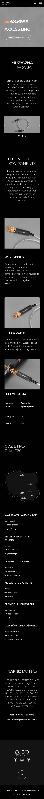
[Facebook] (15, 760)
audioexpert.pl (10, 610)
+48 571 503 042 (26, 714)
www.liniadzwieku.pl (12, 631)
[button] (4, 125)
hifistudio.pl (9, 546)
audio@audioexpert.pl (13, 618)
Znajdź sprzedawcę (16, 37)
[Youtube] (28, 760)
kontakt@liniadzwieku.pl (13, 639)
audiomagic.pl (10, 521)
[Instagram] (22, 760)
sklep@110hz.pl (10, 596)
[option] (22, 124)
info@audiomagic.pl (12, 529)
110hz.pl (7, 589)
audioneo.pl (9, 567)
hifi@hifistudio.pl (11, 554)
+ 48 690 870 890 (11, 525)
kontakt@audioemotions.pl (24, 719)
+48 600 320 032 (11, 550)
